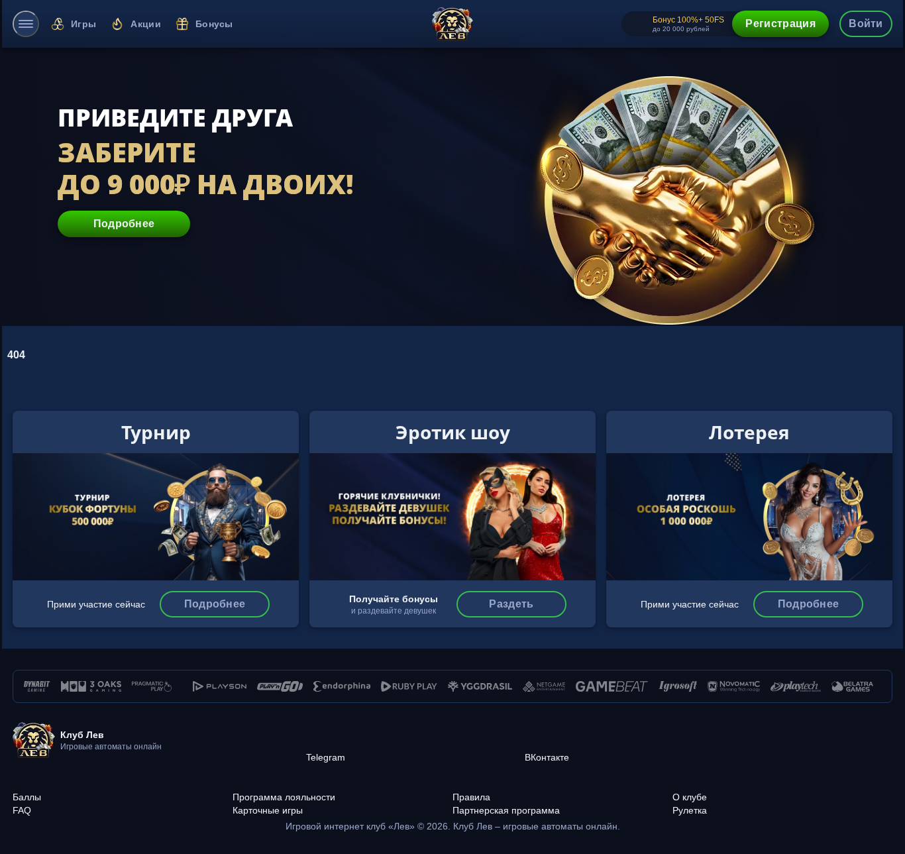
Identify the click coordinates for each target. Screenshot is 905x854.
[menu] (26, 24)
